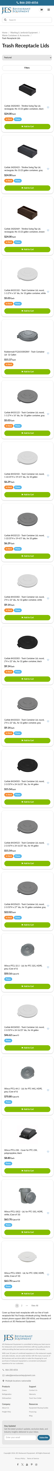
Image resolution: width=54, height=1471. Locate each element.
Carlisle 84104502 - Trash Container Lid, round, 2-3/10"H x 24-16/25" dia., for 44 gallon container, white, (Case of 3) (24, 1030)
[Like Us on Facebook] (17, 1465)
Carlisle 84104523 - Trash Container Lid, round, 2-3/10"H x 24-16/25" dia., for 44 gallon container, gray (24, 846)
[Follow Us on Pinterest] (31, 1465)
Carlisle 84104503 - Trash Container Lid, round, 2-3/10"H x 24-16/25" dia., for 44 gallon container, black (24, 784)
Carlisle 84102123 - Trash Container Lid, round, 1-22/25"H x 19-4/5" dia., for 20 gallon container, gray (24, 539)
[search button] (5, 20)
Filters (27, 68)
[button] (49, 10)
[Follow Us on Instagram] (36, 1465)
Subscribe (43, 1438)
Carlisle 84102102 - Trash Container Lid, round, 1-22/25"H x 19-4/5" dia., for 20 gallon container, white (24, 477)
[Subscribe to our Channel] (27, 1465)
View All (34, 1305)
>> (27, 1306)
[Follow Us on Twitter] (22, 1465)
